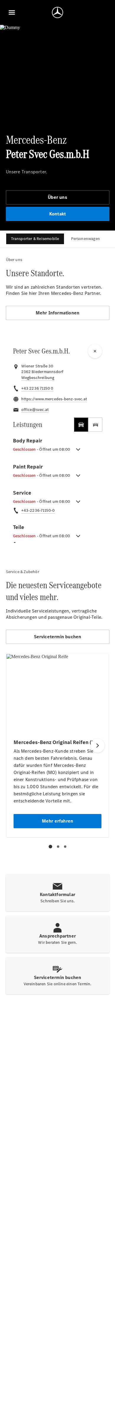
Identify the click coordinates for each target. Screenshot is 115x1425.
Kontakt (57, 214)
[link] (38, 378)
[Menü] (12, 12)
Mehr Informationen (58, 313)
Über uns (57, 197)
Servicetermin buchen (57, 637)
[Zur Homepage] (57, 12)
